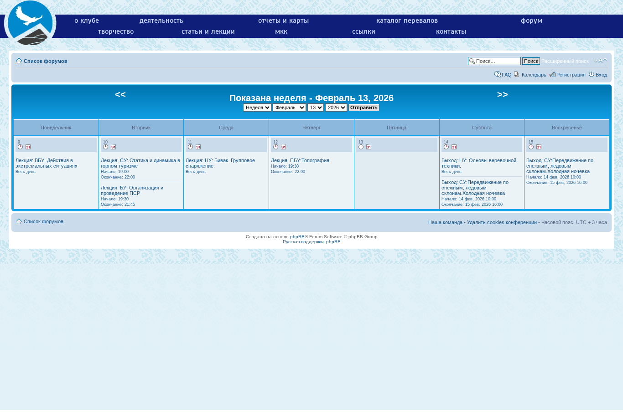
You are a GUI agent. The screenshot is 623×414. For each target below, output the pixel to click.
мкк (281, 31)
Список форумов (45, 61)
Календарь (534, 74)
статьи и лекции (208, 31)
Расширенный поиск (565, 61)
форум (531, 20)
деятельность (161, 20)
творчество (116, 31)
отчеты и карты (283, 20)
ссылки (363, 31)
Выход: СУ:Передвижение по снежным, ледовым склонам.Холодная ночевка (475, 193)
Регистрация (571, 74)
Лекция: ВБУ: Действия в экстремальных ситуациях (47, 166)
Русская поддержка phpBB (312, 241)
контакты (451, 31)
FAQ (507, 74)
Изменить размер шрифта (600, 60)
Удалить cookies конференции (502, 222)
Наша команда (445, 222)
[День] (20, 147)
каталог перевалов (407, 20)
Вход (601, 74)
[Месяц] (28, 147)
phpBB (297, 236)
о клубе (86, 20)
